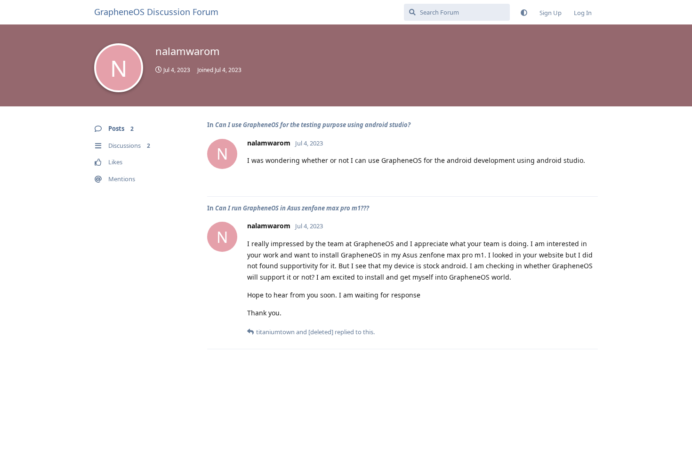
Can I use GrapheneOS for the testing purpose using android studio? (312, 125)
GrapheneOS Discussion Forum (156, 11)
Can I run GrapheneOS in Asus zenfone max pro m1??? (292, 208)
